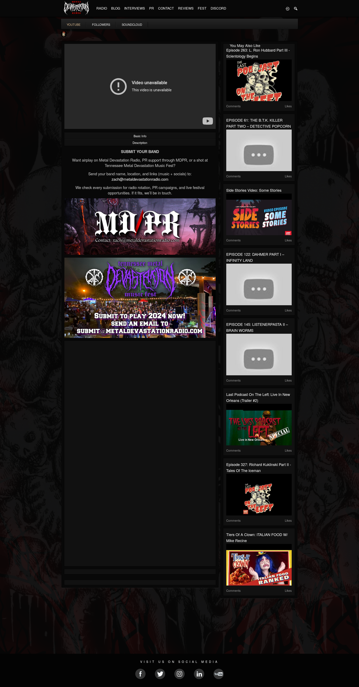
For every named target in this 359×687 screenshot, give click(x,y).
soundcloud (132, 24)
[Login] (287, 8)
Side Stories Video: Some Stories (254, 190)
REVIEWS (186, 8)
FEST (202, 8)
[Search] (296, 8)
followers (101, 24)
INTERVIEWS (134, 8)
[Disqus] (140, 399)
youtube (73, 24)
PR (151, 8)
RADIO (101, 8)
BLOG (115, 8)
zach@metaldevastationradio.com (140, 179)
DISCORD (218, 8)
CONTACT (166, 8)
